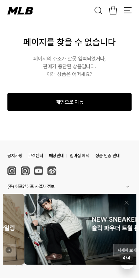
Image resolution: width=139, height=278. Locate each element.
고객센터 (35, 155)
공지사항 (14, 155)
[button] (69, 186)
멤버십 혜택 (79, 155)
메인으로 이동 (69, 102)
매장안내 (56, 155)
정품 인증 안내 (107, 155)
